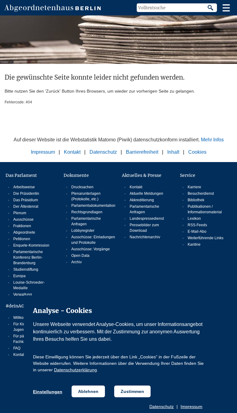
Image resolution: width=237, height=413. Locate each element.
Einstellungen (47, 391)
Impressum (191, 406)
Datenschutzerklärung (75, 369)
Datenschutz (161, 406)
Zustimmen (132, 391)
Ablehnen (88, 391)
